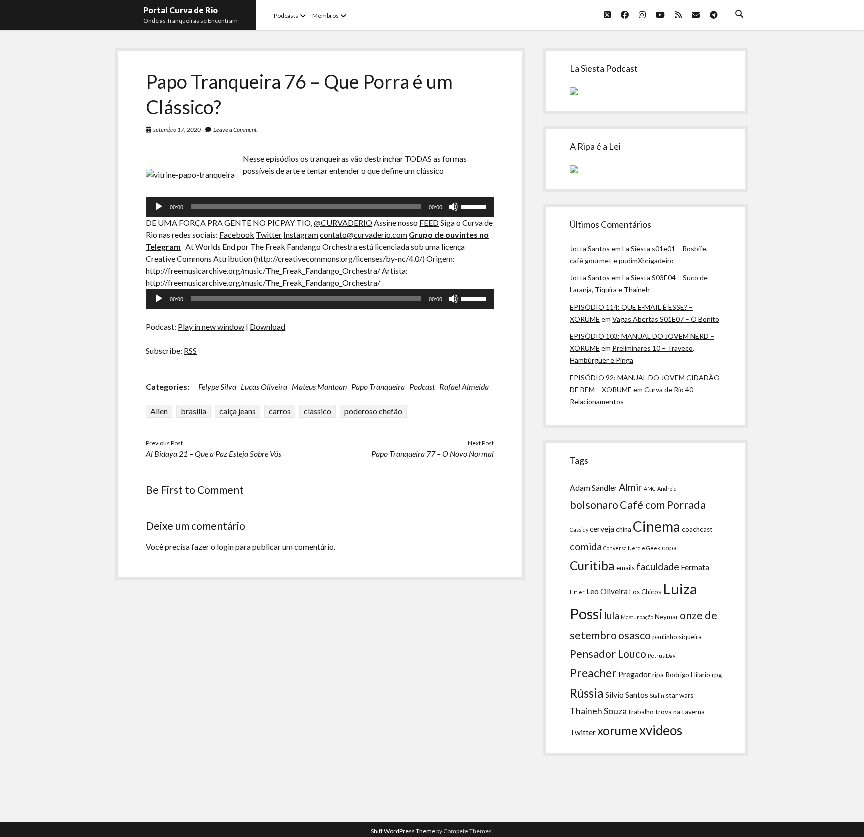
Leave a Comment (235, 129)
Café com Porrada (663, 504)
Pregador (634, 674)
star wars (680, 695)
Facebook (237, 234)
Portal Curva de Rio (181, 10)
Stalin (657, 695)
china (624, 529)
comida (586, 546)
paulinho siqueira (677, 637)
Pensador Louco (608, 653)
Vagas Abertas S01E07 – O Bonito (666, 319)
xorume (618, 730)
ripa (658, 675)
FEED (429, 222)
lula (612, 615)
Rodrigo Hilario (688, 675)
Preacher (593, 673)
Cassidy (579, 529)
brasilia (193, 411)
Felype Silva (217, 386)
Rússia (587, 693)
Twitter (269, 234)
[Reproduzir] (159, 207)
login (225, 546)
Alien (159, 411)
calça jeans (238, 411)
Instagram (301, 234)
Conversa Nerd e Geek (632, 548)
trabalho (641, 712)
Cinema (656, 526)
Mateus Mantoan (319, 386)
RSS (190, 350)
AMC (650, 488)
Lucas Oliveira (264, 386)
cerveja (602, 528)
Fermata (695, 567)
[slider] (476, 206)
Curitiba (592, 565)
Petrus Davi (662, 655)
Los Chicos (646, 592)
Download (268, 326)
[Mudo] (453, 207)
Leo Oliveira (607, 591)
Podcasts (286, 15)
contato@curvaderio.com (364, 234)
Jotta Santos (590, 248)
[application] (320, 207)
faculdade (658, 566)
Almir (630, 487)
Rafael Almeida (464, 386)
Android (667, 488)
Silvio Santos (627, 694)
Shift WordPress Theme (403, 831)
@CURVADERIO (343, 222)
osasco (634, 635)
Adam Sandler (594, 487)
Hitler (577, 592)
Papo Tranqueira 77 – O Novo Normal (433, 453)
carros (280, 411)
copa (669, 548)
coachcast (697, 529)
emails (625, 568)
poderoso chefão (373, 411)
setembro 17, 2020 (177, 129)
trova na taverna (680, 712)
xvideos (661, 730)
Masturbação (637, 617)
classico (318, 411)
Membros (325, 15)
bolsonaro (594, 504)
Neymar (666, 617)
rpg (717, 675)
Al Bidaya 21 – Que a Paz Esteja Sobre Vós (214, 453)
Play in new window (211, 326)
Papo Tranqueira (378, 386)
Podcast (422, 386)
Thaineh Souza (598, 711)
